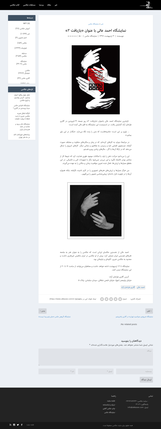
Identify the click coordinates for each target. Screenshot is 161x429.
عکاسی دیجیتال (27, 72)
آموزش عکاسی (25, 28)
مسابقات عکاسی (29, 5)
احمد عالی (141, 287)
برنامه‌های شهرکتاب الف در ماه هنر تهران (21, 136)
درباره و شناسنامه (109, 404)
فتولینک (24, 48)
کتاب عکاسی (14, 5)
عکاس (24, 43)
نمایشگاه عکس (91, 36)
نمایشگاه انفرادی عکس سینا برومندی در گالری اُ (21, 107)
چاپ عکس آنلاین (109, 408)
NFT (25, 23)
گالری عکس (25, 78)
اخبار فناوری (22, 37)
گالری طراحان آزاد (128, 287)
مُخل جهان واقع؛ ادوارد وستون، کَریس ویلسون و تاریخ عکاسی (22, 98)
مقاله (49, 5)
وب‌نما (41, 5)
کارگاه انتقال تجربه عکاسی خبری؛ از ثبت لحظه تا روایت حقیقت (22, 116)
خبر (56, 5)
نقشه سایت (111, 401)
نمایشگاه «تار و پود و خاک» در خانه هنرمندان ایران (22, 127)
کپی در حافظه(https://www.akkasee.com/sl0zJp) (69, 299)
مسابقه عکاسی (24, 54)
